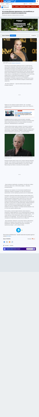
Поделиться (34, 35)
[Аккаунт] (37, 1)
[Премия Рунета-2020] (15, 1)
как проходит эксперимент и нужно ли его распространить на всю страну (23, 114)
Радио (26, 3)
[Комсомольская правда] (9, 1)
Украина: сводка (22, 6)
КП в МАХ (28, 6)
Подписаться (13, 35)
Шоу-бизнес (7, 245)
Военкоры (16, 6)
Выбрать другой (6, 7)
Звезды (3, 9)
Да (2, 7)
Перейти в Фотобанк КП (16, 63)
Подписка (36, 3)
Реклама (30, 3)
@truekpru (8, 236)
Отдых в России (33, 6)
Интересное (11, 245)
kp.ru (34, 238)
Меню (1, 1)
